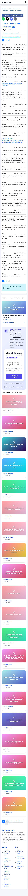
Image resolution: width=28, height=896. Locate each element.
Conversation (9, 30)
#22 (15, 242)
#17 (15, 199)
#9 (15, 124)
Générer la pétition (15, 376)
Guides (4, 847)
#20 (15, 225)
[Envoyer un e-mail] (11, 19)
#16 (15, 191)
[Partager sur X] (7, 19)
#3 (15, 74)
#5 (15, 90)
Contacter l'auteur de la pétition (11, 37)
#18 (15, 210)
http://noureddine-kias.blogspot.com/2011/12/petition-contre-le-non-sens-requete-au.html (12, 140)
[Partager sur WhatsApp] (3, 19)
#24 (15, 261)
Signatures (10, 26)
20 (9, 824)
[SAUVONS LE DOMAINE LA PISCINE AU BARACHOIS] (14, 312)
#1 (15, 45)
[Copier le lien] (15, 19)
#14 (15, 173)
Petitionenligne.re (7, 2)
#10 (15, 133)
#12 (15, 154)
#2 (15, 60)
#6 (15, 104)
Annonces (15, 23)
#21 (15, 234)
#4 (15, 81)
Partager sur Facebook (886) (13, 15)
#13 (15, 167)
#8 (15, 117)
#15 (15, 182)
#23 (15, 253)
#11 (15, 148)
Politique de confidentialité (11, 33)
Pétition (5, 23)
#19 (15, 216)
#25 (15, 274)
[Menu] (25, 2)
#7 (15, 111)
